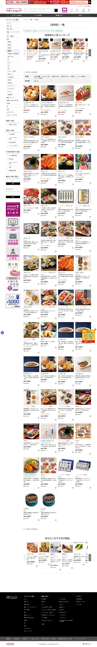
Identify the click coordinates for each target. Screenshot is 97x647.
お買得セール (62, 607)
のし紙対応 (12, 134)
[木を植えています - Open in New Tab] (87, 644)
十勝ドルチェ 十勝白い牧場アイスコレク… (55, 561)
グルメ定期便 (44, 617)
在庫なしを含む (13, 124)
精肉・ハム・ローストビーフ (13, 32)
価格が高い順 (64, 76)
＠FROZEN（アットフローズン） (48, 615)
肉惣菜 (9, 47)
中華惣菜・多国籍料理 (13, 53)
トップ (25, 19)
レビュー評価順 (38, 78)
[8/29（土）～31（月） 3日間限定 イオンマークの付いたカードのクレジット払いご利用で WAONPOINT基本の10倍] (48, 2)
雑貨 (8, 109)
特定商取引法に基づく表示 (65, 638)
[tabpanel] (33, 50)
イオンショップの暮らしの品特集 (48, 609)
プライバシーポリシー (80, 638)
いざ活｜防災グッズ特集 (47, 607)
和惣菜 (9, 42)
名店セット (10, 74)
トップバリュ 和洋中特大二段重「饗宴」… (32, 558)
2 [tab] (56, 66)
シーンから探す (38, 15)
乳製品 (8, 103)
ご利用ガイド (25, 638)
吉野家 (9, 80)
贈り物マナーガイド (80, 601)
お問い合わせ (35, 638)
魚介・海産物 (10, 36)
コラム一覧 (78, 604)
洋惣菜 (9, 45)
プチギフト (61, 604)
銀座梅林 (10, 94)
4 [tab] (60, 66)
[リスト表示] (37, 81)
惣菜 (31, 19)
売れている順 (46, 76)
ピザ (9, 65)
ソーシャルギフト (13, 145)
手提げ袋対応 (12, 142)
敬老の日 (43, 601)
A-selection (61, 609)
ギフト (43, 604)
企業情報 (8, 638)
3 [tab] (58, 66)
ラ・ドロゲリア (62, 615)
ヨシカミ (10, 91)
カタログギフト (11, 112)
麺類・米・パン (11, 97)
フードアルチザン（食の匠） (48, 612)
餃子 (9, 68)
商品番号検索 (79, 599)
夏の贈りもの (59, 15)
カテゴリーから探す (16, 15)
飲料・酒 (9, 26)
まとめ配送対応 (27, 30)
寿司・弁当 (10, 56)
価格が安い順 (55, 76)
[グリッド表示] (35, 81)
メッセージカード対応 (13, 138)
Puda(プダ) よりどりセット (47, 620)
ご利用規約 (16, 638)
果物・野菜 (9, 29)
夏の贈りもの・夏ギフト (64, 601)
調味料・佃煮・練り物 (12, 100)
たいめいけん (11, 88)
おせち (80, 15)
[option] (35, 81)
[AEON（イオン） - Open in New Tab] (10, 644)
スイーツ (9, 23)
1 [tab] (54, 66)
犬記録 (43, 624)
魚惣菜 (36, 19)
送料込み (35, 30)
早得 (53, 30)
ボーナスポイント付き (45, 30)
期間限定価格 (59, 30)
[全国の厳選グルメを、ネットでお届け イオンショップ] (14, 10)
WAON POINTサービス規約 (48, 638)
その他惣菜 (10, 77)
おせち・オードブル (12, 115)
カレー (9, 62)
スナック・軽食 (12, 71)
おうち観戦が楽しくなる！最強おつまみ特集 (66, 621)
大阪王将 (10, 83)
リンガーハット (12, 85)
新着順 (72, 76)
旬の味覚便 (44, 599)
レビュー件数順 (81, 76)
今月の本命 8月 (62, 612)
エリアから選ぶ (62, 599)
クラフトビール (62, 617)
